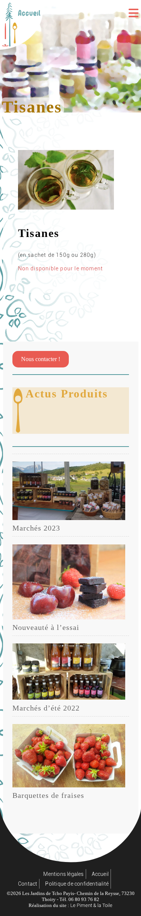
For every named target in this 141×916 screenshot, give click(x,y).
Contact (27, 884)
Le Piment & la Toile (91, 905)
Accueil (100, 874)
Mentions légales (63, 874)
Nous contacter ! (40, 359)
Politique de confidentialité (77, 884)
